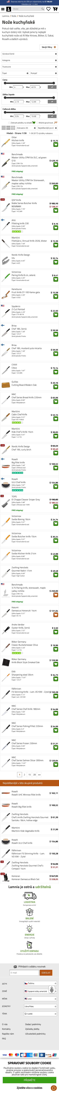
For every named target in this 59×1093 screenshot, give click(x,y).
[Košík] (55, 9)
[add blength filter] (52, 101)
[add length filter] (52, 116)
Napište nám (8, 1033)
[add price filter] (52, 87)
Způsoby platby (32, 1029)
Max (28, 87)
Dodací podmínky (33, 1024)
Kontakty (6, 1029)
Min (11, 87)
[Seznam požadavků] (48, 9)
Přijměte (29, 1080)
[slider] (5, 83)
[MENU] (3, 9)
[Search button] (42, 9)
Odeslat (46, 972)
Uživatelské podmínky (35, 1033)
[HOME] (9, 9)
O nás (4, 1024)
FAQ (4, 1038)
